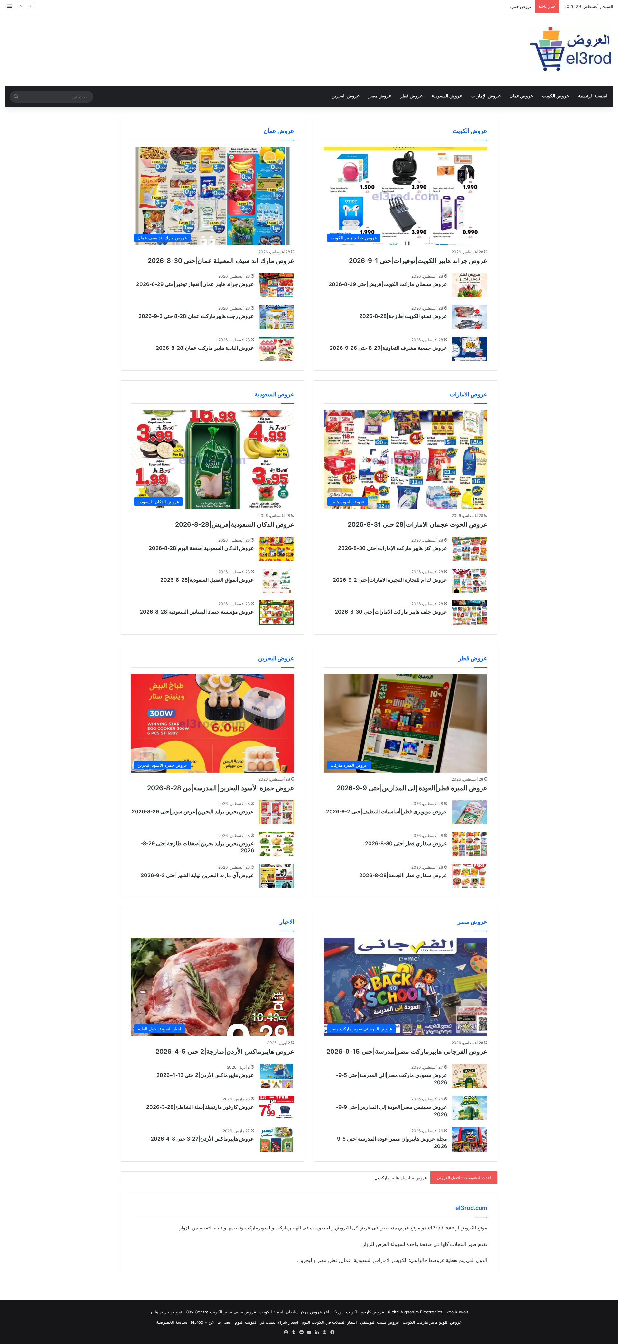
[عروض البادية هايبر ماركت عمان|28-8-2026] (276, 349)
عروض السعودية (447, 95)
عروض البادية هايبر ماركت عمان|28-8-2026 (205, 348)
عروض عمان (521, 95)
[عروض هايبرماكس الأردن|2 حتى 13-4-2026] (276, 1076)
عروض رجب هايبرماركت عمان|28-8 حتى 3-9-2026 (196, 316)
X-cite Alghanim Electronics (415, 1311)
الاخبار (287, 921)
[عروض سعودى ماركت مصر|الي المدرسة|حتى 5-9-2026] (469, 1076)
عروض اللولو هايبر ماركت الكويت (432, 1322)
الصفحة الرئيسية (593, 95)
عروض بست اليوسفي (379, 1322)
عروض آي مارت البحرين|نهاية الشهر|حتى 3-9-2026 (197, 875)
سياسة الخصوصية (171, 1322)
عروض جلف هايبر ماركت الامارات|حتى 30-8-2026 (391, 611)
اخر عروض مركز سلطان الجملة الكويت (294, 1311)
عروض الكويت (555, 95)
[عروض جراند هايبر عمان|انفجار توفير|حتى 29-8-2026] (276, 285)
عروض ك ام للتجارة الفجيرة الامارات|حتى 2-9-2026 (390, 580)
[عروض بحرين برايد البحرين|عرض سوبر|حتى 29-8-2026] (276, 812)
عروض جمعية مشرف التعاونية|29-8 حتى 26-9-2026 (388, 348)
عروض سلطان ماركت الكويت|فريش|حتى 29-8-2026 (388, 284)
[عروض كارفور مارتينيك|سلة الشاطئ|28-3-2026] (276, 1108)
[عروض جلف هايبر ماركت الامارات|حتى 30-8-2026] (469, 612)
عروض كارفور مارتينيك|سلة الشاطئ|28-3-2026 (200, 1107)
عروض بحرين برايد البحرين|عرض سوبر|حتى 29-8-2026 (193, 811)
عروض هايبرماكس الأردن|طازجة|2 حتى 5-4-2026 (224, 1051)
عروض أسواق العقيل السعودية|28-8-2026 (207, 580)
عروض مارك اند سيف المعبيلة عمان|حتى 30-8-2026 (221, 260)
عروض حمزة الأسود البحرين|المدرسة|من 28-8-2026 (484, 6)
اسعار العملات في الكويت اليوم (329, 1322)
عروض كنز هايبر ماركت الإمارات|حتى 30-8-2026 (392, 548)
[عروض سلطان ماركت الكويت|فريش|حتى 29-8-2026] (469, 285)
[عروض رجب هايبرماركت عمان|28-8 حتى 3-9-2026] (276, 317)
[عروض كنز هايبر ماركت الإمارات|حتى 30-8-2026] (469, 549)
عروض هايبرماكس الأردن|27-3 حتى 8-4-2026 (202, 1138)
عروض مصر (380, 95)
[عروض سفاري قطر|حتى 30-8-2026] (469, 844)
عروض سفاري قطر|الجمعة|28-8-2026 (403, 875)
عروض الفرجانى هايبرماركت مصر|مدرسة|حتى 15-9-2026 (406, 1051)
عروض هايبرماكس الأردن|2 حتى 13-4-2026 (205, 1075)
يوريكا (337, 1311)
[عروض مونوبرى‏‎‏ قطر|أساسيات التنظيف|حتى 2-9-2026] (469, 812)
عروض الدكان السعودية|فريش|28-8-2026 (234, 524)
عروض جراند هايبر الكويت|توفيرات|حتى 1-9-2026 (418, 260)
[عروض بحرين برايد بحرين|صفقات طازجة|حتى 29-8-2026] (276, 844)
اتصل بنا (224, 1322)
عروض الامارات (468, 394)
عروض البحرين (346, 95)
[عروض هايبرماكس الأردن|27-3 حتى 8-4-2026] (276, 1139)
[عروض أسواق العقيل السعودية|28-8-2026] (276, 581)
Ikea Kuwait (456, 1311)
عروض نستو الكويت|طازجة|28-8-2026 (403, 316)
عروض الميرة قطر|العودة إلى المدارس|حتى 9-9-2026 (412, 788)
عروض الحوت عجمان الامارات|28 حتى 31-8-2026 (417, 524)
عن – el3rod (202, 1322)
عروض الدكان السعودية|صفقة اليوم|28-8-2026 (201, 548)
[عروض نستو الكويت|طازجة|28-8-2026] (469, 317)
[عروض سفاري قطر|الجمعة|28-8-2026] (469, 876)
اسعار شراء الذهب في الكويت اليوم (266, 1322)
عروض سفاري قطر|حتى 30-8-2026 (406, 843)
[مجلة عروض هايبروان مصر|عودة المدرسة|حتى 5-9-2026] (469, 1139)
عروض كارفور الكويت (365, 1311)
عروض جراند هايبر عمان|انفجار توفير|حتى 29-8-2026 (195, 284)
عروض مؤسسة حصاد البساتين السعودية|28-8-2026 (197, 611)
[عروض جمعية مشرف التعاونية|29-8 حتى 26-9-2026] (469, 349)
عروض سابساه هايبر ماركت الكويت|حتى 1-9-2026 (381, 1177)
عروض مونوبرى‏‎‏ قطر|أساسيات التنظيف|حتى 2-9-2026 (386, 811)
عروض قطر (411, 95)
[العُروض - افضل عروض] (569, 49)
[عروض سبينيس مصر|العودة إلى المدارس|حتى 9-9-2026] (469, 1108)
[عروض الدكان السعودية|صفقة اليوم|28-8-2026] (276, 549)
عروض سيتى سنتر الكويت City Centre (221, 1311)
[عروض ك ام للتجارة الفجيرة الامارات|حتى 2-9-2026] (469, 581)
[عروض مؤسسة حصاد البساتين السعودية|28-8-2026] (276, 612)
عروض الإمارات (486, 95)
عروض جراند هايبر (166, 1311)
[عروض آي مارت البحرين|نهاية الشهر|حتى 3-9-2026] (276, 876)
